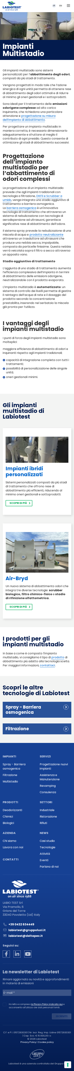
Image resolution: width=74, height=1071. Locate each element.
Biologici (8, 823)
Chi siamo (9, 841)
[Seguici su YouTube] (27, 954)
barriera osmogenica (21, 208)
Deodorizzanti (12, 810)
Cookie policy (46, 1042)
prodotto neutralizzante (46, 235)
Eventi (44, 860)
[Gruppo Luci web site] (37, 1054)
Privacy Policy (28, 1042)
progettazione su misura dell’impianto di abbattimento (29, 118)
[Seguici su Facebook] (6, 954)
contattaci (47, 665)
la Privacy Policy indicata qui (47, 1004)
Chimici (8, 816)
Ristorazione (48, 816)
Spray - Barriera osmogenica (14, 766)
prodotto (57, 657)
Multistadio (10, 781)
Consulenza (48, 792)
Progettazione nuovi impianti (54, 766)
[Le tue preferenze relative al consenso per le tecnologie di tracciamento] (67, 1064)
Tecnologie (47, 847)
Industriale (47, 810)
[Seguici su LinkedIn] (17, 954)
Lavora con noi (13, 847)
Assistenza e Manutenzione (50, 777)
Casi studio (47, 841)
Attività (45, 854)
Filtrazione (10, 775)
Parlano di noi (49, 867)
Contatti (10, 859)
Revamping (48, 786)
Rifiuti (43, 823)
